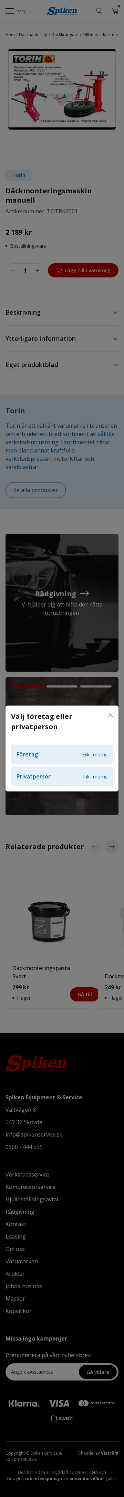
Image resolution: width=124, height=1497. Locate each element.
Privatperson (62, 776)
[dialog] (62, 748)
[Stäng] (110, 715)
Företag (62, 754)
